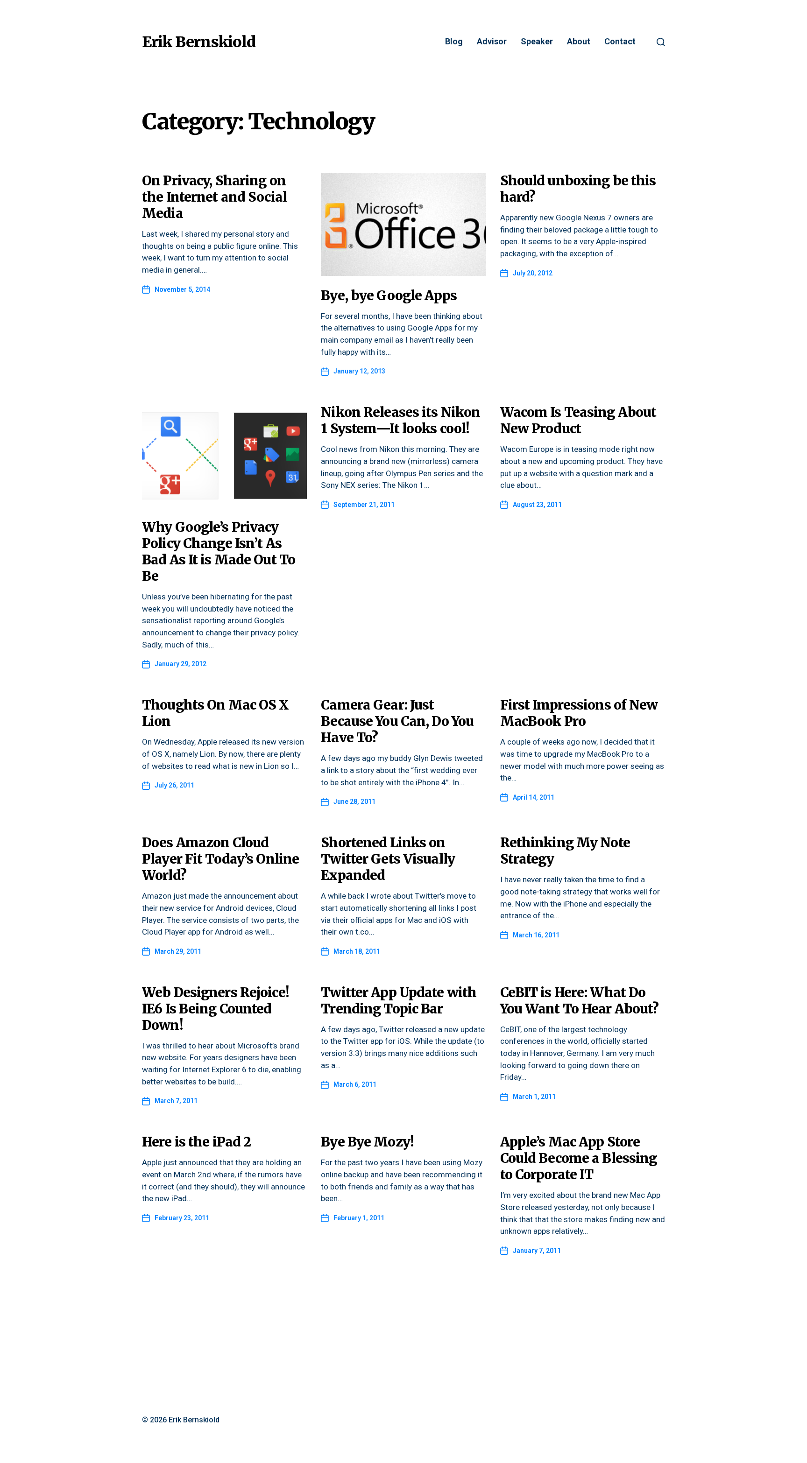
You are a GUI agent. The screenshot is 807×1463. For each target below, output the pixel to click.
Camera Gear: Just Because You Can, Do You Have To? (397, 721)
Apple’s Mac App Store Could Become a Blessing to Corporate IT (578, 1158)
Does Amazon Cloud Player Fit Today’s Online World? (220, 859)
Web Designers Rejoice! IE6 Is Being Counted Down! (215, 1009)
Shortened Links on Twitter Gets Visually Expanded (388, 859)
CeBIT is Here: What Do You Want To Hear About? (579, 1000)
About (578, 41)
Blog (454, 41)
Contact (620, 41)
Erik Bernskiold (198, 42)
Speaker (537, 41)
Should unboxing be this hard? (578, 188)
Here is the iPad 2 (196, 1141)
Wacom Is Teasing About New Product (578, 420)
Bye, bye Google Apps (389, 295)
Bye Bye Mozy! (367, 1141)
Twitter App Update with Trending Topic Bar (398, 1000)
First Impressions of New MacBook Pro (579, 713)
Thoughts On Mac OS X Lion (215, 713)
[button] (661, 42)
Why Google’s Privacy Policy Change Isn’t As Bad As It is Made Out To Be (218, 551)
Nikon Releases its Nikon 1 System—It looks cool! (400, 420)
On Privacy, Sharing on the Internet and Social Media (214, 197)
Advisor (492, 41)
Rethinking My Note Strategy (565, 850)
